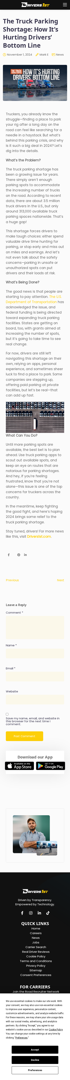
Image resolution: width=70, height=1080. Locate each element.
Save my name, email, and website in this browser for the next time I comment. (33, 721)
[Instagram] (31, 913)
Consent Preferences (35, 975)
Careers (36, 933)
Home (36, 928)
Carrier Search (35, 947)
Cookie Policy (35, 956)
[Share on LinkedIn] (25, 555)
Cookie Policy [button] (56, 1029)
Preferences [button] (21, 1037)
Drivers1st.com (39, 536)
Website (12, 691)
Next (60, 580)
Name (11, 645)
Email (10, 668)
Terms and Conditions (36, 961)
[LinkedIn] (39, 913)
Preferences (35, 1070)
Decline (35, 1060)
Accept (35, 1049)
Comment (14, 612)
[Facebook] (22, 913)
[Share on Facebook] (9, 555)
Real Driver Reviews (36, 952)
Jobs (35, 942)
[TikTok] (48, 913)
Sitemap (36, 970)
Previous (12, 580)
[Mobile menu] (64, 4)
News (60, 54)
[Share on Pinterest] (18, 555)
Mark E (44, 55)
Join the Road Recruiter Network (36, 992)
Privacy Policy (35, 966)
